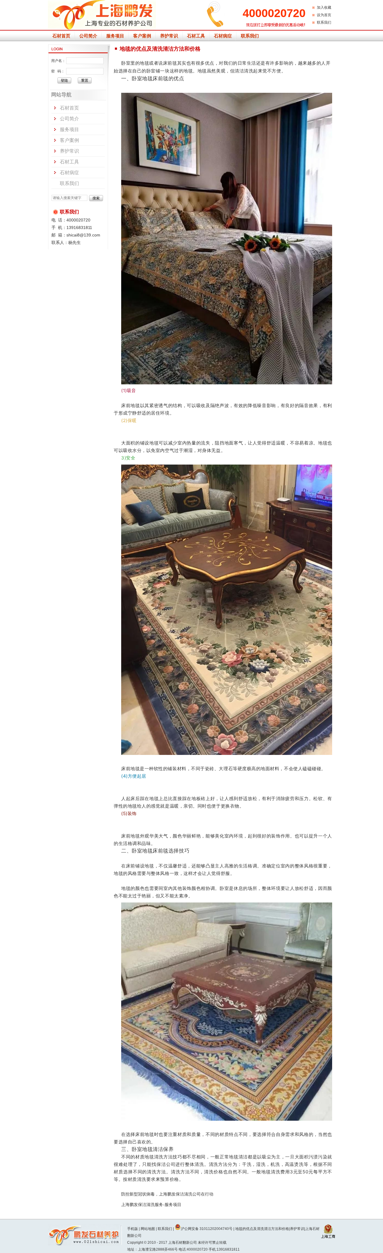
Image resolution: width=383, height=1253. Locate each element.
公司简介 (88, 35)
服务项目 (115, 35)
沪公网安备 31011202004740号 (206, 1229)
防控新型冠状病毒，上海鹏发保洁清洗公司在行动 (167, 1194)
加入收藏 (324, 7)
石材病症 (223, 35)
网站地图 (148, 1229)
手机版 (132, 1229)
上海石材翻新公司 (182, 1242)
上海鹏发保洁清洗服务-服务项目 (151, 1204)
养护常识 (169, 35)
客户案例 (142, 35)
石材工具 (196, 35)
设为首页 (324, 15)
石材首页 (61, 35)
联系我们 (324, 22)
